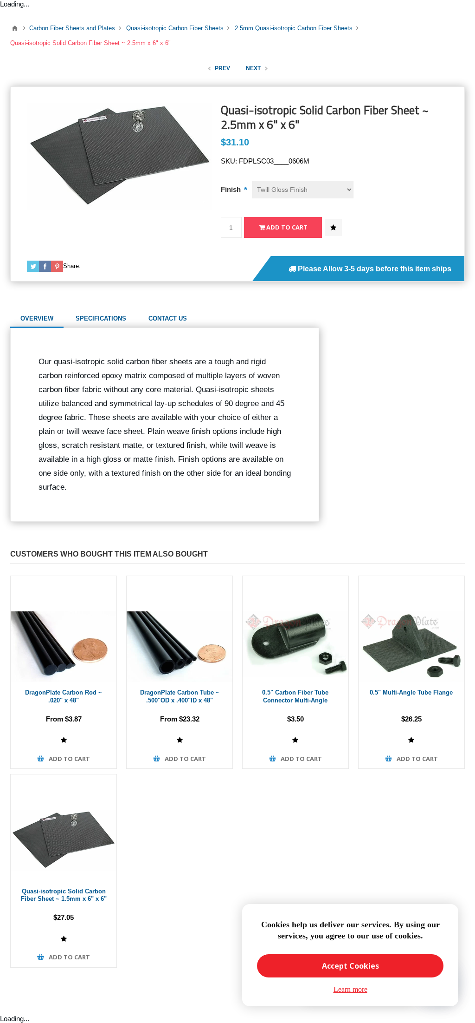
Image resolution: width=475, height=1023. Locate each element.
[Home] (14, 28)
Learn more (350, 989)
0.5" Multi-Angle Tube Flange (411, 692)
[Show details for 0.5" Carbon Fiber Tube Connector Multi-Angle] (295, 629)
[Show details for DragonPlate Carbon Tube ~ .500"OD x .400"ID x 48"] (179, 629)
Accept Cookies (350, 966)
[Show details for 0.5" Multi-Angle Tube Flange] (411, 629)
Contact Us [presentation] (167, 318)
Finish (232, 189)
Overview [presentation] (36, 318)
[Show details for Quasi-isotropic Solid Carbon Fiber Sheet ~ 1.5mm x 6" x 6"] (63, 827)
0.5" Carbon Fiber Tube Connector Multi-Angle (295, 696)
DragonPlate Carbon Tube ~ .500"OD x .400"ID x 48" (179, 696)
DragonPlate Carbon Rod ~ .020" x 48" (63, 696)
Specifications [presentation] (101, 318)
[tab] (37, 318)
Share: (72, 265)
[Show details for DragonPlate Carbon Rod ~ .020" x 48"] (63, 629)
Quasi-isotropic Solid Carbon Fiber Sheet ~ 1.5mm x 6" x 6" (64, 895)
